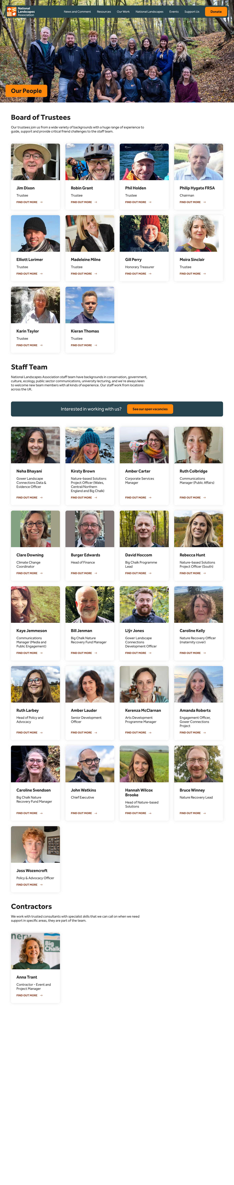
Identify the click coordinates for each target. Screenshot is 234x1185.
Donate (216, 12)
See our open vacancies (150, 409)
